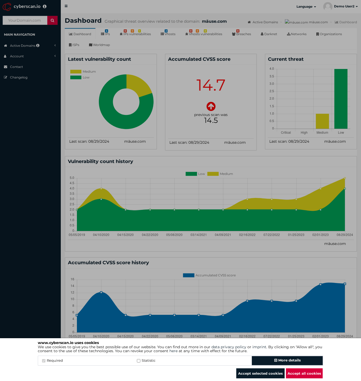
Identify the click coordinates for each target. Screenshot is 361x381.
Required (55, 360)
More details (289, 360)
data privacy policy (228, 347)
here (173, 351)
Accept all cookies (304, 373)
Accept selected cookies (260, 373)
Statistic (148, 360)
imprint (259, 347)
